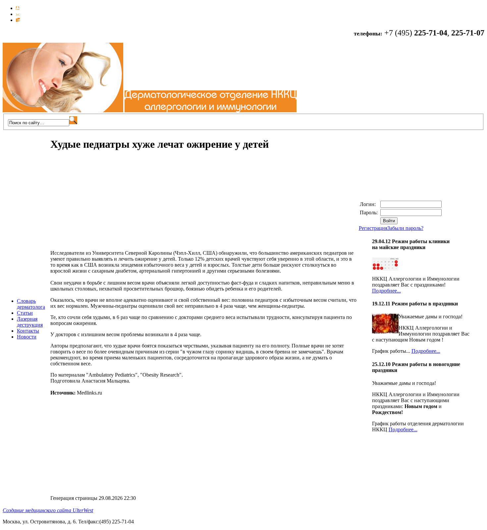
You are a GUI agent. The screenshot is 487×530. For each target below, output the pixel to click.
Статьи (25, 313)
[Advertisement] (106, 203)
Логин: (368, 204)
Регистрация (373, 228)
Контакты (28, 331)
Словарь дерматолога (31, 304)
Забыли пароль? (405, 228)
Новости (26, 337)
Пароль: (369, 212)
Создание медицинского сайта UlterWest (48, 510)
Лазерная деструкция (30, 322)
